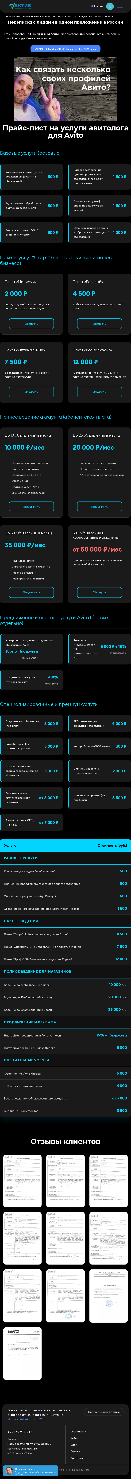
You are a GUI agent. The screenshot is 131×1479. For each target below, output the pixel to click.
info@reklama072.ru (20, 1453)
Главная (9, 16)
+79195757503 (110, 6)
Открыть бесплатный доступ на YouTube (65, 48)
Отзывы (75, 1451)
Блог (74, 1444)
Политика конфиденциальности (72, 1469)
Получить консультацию (104, 1411)
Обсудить (99, 592)
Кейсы (74, 1438)
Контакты (77, 1458)
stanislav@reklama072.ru (27, 1419)
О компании (78, 1431)
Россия (98, 6)
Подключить (31, 507)
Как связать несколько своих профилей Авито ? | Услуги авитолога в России (64, 16)
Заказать (31, 323)
